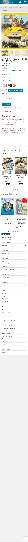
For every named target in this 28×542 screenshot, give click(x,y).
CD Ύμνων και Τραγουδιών (8, 320)
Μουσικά (4, 288)
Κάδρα (3, 344)
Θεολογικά (4, 272)
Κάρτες (4, 317)
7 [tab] (19, 231)
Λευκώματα (5, 341)
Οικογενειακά (5, 298)
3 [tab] (15, 189)
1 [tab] (12, 189)
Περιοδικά (4, 309)
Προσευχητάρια (6, 312)
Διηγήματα (5, 258)
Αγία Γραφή (4, 245)
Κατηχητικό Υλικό (6, 242)
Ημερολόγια (5, 339)
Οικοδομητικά (5, 301)
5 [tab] (15, 231)
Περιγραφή (6, 104)
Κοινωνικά (4, 280)
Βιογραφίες (4, 256)
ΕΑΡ (10, 74)
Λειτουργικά (5, 285)
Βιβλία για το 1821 (6, 240)
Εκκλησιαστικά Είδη (7, 336)
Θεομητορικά (5, 274)
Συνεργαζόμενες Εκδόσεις (8, 328)
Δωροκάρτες (5, 352)
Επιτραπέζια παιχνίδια (8, 269)
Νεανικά (4, 293)
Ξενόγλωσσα (5, 296)
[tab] (6, 104)
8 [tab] (21, 231)
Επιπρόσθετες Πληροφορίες (12, 108)
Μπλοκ (3, 290)
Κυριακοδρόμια (5, 282)
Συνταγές (4, 314)
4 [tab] (17, 189)
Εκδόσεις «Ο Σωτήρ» (7, 325)
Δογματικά (5, 261)
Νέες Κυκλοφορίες (6, 237)
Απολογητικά (5, 253)
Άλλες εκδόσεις (6, 331)
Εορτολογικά (5, 266)
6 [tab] (17, 231)
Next (26, 173)
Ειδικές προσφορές (6, 349)
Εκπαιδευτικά (5, 264)
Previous (3, 173)
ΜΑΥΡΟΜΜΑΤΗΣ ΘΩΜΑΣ (15, 70)
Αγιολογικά (4, 248)
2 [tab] (13, 189)
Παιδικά (4, 304)
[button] (9, 94)
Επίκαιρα (4, 347)
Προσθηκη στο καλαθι (15, 90)
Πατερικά (4, 306)
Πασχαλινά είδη (6, 333)
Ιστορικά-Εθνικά (6, 277)
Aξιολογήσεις (7, 111)
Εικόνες (4, 322)
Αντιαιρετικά (5, 250)
